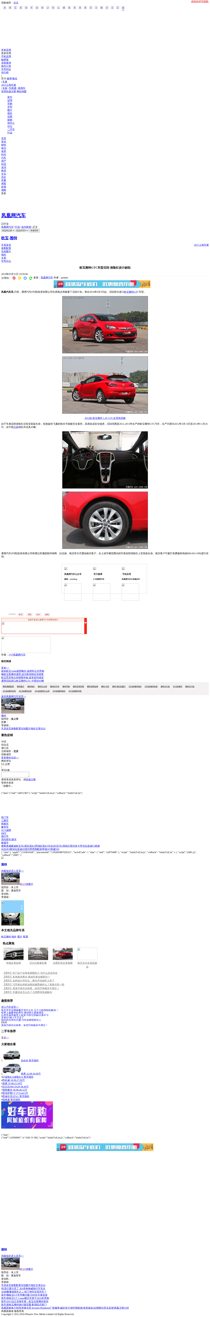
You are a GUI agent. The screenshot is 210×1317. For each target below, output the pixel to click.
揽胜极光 (7, 1090)
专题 (4, 88)
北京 (16, 2)
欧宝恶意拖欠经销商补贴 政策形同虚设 (22, 677)
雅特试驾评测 (78, 686)
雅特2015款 (189, 686)
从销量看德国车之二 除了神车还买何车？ (24, 1291)
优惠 (9, 116)
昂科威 (6, 1080)
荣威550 (55, 849)
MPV (4, 833)
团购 (9, 119)
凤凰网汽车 (13, 215)
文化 (3, 174)
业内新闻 (26, 227)
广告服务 (55, 1308)
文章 (3, 258)
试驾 (9, 100)
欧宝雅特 (6, 936)
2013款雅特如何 (25, 691)
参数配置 (6, 248)
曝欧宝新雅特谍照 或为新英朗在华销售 (22, 674)
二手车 (11, 129)
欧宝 (5, 238)
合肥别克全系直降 (63, 963)
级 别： (6, 890)
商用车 (21, 88)
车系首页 (6, 245)
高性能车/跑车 (9, 839)
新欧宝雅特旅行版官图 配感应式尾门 (27, 1304)
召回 (29, 614)
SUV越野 (6, 830)
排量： (5, 722)
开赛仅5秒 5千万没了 (12, 1017)
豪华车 (5, 827)
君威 (8, 846)
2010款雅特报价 (59, 691)
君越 (97, 846)
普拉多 (73, 846)
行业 (9, 132)
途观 (4, 1083)
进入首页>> (17, 871)
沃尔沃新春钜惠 (38, 963)
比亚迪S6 (20, 849)
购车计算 (6, 66)
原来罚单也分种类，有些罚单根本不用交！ (24, 1025)
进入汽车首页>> (10, 1007)
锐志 (67, 846)
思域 (37, 846)
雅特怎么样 (42, 686)
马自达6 (52, 846)
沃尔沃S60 (8, 1086)
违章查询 (6, 63)
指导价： (6, 887)
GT (135, 292)
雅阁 (3, 846)
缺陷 (47, 614)
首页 (3, 138)
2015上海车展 (8, 85)
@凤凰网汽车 (18, 654)
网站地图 (21, 91)
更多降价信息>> (10, 757)
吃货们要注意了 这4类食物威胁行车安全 (23, 1288)
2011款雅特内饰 (75, 691)
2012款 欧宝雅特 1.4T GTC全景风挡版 (105, 418)
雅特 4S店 (105, 686)
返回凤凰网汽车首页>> (13, 696)
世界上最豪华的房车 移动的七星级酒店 (22, 1012)
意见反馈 (109, 1308)
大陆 (16, 427)
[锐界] (11, 1073)
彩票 (3, 187)
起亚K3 (31, 846)
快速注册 (11, 91)
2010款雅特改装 (151, 686)
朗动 (12, 849)
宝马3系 (22, 846)
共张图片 (26, 884)
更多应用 (6, 50)
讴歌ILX (18, 1077)
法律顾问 (98, 1308)
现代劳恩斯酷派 (33, 849)
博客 (3, 183)
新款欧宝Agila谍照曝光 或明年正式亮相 (22, 671)
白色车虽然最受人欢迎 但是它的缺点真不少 (25, 1015)
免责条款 (88, 1308)
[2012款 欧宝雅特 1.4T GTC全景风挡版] (105, 352)
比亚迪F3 (90, 846)
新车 (9, 97)
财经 (3, 145)
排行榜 (5, 72)
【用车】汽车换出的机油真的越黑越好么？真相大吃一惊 (33, 984)
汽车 (3, 157)
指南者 (6, 1099)
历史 (3, 177)
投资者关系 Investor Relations (34, 1308)
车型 (9, 107)
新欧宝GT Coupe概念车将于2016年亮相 (28, 1298)
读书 (3, 167)
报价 (9, 113)
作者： (5, 654)
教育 (3, 170)
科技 (3, 164)
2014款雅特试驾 (9, 691)
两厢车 (5, 823)
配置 (25, 936)
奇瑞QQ (46, 849)
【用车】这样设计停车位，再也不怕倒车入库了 (28, 980)
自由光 (24, 1060)
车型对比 (6, 69)
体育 (3, 151)
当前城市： (7, 751)
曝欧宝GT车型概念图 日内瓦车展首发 (27, 1295)
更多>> (5, 667)
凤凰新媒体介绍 (9, 1308)
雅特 (13, 238)
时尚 (3, 154)
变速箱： (6, 725)
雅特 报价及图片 (119, 686)
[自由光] (11, 1060)
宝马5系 (61, 846)
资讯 (3, 141)
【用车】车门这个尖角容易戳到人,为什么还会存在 (30, 973)
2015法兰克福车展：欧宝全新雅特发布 (27, 1301)
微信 (14, 78)
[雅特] (12, 712)
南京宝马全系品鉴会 (87, 965)
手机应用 (6, 56)
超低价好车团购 (199, 1)
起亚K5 (44, 846)
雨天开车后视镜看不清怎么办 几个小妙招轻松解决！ (29, 1010)
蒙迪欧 (14, 846)
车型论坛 (6, 261)
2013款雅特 (177, 686)
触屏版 (5, 59)
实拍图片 (6, 251)
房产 (3, 161)
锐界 (23, 1073)
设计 (38, 614)
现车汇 (11, 123)
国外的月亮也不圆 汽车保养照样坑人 (21, 1020)
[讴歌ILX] (8, 1077)
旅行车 (5, 836)
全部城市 (123, 7)
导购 (9, 103)
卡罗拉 (81, 846)
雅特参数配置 (8, 686)
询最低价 (6, 871)
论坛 (9, 126)
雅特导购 (66, 686)
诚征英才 (65, 1308)
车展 (4, 81)
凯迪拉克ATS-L (10, 1096)
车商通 (12, 88)
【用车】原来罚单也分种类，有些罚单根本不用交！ (31, 988)
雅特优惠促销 (92, 686)
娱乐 (3, 148)
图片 (9, 110)
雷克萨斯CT (9, 1093)
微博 (9, 78)
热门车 (5, 817)
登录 (3, 91)
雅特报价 (31, 686)
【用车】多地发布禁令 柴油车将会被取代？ (26, 977)
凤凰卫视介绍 (121, 1308)
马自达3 (5, 849)
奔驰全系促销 (13, 963)
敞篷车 (5, 842)
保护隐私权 (76, 1308)
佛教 (3, 190)
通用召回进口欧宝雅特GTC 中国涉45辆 (22, 680)
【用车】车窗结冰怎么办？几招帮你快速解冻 (27, 992)
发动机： (6, 893)
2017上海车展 (201, 245)
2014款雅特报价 (135, 686)
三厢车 (5, 820)
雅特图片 (20, 686)
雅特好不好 (54, 686)
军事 (3, 180)
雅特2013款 (165, 686)
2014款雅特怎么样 (42, 691)
